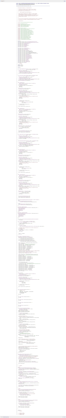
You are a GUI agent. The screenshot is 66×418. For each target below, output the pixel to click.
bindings (41, 3)
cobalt (17, 3)
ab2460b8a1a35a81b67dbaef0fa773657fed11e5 (28, 3)
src (36, 3)
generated (44, 3)
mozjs (48, 3)
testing (17, 4)
